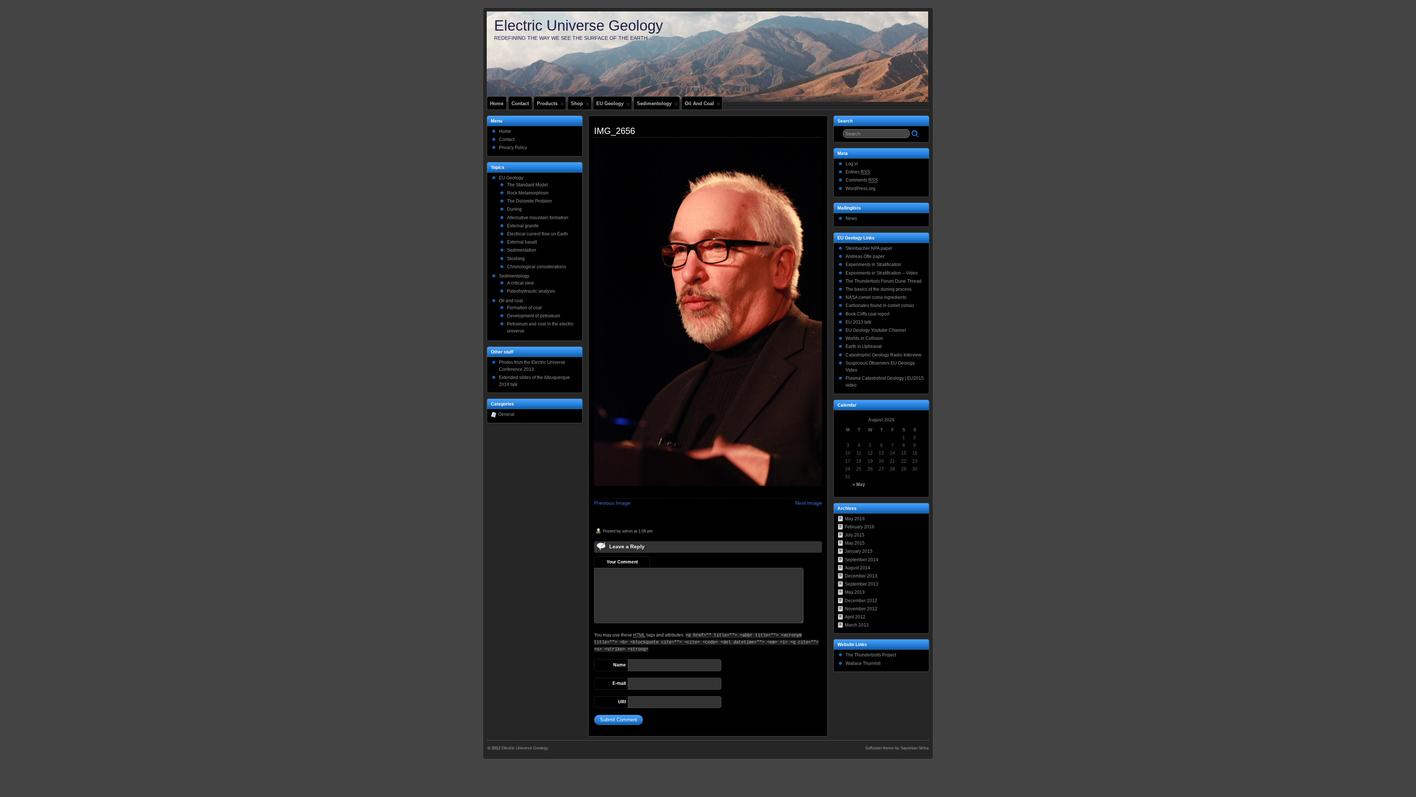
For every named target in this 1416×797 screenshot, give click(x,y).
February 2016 (859, 526)
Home (496, 103)
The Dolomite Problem (529, 201)
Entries (858, 172)
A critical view (520, 283)
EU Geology (610, 103)
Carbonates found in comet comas (880, 305)
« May (859, 484)
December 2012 (861, 600)
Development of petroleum (533, 315)
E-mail (619, 683)
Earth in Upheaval (864, 346)
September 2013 (861, 584)
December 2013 (861, 576)
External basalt (522, 242)
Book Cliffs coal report (867, 314)
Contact (520, 103)
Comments (862, 180)
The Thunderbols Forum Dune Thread (884, 281)
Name (619, 664)
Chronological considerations (536, 266)
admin (627, 531)
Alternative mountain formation (537, 217)
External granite (523, 225)
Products (547, 103)
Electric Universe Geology (578, 25)
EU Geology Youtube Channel (876, 330)
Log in (852, 163)
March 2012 (857, 625)
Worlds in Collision (864, 338)
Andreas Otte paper (865, 256)
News (851, 218)
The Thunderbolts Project (871, 655)
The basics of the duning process (879, 289)
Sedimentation (521, 250)
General (506, 414)
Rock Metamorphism (527, 193)
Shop (577, 103)
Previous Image (612, 503)
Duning (514, 209)
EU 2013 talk (858, 322)
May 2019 (855, 518)
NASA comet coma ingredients (876, 297)
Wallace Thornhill (863, 663)
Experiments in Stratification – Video (882, 273)
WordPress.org (860, 188)
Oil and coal (699, 103)
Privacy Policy (513, 147)
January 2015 (858, 551)
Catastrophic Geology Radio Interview (884, 355)
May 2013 (855, 592)
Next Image (808, 503)
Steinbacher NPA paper (869, 248)
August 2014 (857, 567)
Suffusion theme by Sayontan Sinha (897, 748)
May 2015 (855, 543)
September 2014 (861, 559)
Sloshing (516, 258)
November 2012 (861, 608)
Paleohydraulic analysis (531, 291)
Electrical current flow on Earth (537, 234)
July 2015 (854, 535)
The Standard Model (527, 184)
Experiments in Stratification (873, 264)
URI (622, 701)
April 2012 (855, 617)
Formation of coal (524, 307)
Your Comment (622, 562)
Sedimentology (654, 103)
